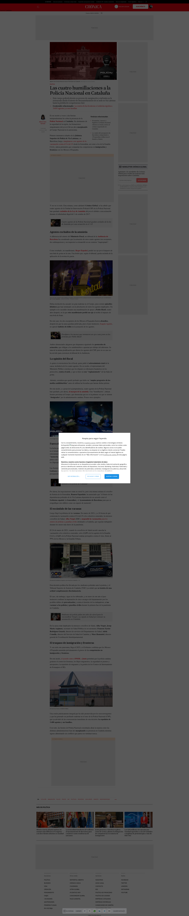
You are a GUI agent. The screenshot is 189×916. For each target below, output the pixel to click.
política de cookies (110, 455)
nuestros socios (90, 443)
